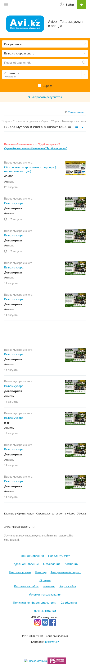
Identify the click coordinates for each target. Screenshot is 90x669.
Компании (71, 564)
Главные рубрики (14, 513)
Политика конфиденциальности (35, 602)
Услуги (30, 513)
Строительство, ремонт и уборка (55, 513)
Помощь (40, 572)
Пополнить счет (59, 555)
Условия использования (45, 594)
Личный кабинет (45, 610)
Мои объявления (32, 555)
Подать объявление (25, 564)
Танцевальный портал (66, 572)
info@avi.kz (52, 642)
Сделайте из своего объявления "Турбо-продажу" (35, 148)
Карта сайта (67, 586)
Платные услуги (20, 572)
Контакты (49, 586)
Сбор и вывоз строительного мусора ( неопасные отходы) (30, 169)
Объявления (51, 564)
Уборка (81, 513)
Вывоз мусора (13, 203)
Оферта (45, 580)
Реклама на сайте (26, 586)
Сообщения (69, 602)
